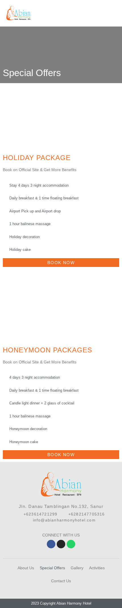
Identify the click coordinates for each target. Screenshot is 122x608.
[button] (115, 13)
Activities (97, 568)
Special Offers (52, 568)
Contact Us (61, 581)
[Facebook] (51, 544)
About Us (26, 568)
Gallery (77, 568)
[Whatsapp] (71, 544)
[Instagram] (61, 544)
